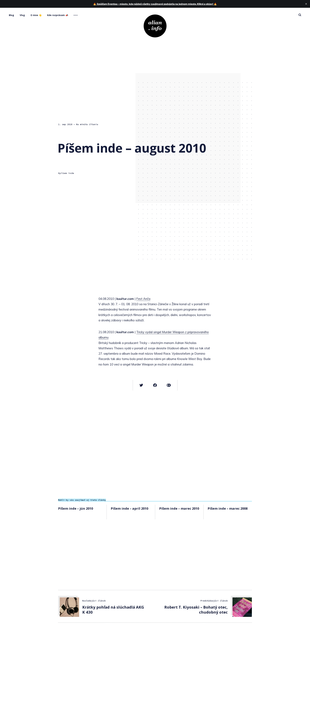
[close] (306, 3)
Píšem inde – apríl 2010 (129, 508)
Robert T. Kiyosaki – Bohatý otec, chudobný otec (196, 609)
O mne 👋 (36, 15)
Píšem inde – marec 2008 (228, 508)
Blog (11, 15)
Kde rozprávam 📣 (57, 15)
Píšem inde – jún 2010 (75, 508)
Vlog (22, 15)
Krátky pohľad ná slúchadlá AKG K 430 (113, 609)
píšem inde (67, 173)
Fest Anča (143, 299)
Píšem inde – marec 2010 (179, 508)
